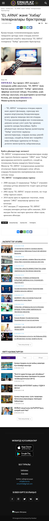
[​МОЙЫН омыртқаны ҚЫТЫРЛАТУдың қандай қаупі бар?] (7, 411)
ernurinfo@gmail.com (24, 484)
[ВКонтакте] (18, 27)
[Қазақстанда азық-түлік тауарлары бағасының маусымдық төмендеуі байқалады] (7, 399)
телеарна (33, 222)
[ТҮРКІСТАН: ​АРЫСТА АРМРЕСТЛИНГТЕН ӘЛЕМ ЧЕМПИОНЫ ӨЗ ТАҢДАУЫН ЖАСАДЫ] (7, 269)
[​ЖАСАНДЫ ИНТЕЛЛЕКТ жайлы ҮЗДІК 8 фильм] (7, 388)
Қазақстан (9, 8)
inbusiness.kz (26, 97)
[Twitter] (24, 499)
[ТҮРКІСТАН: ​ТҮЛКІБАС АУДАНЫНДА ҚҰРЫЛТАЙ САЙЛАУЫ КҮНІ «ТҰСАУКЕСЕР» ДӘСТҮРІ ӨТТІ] (7, 278)
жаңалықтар (13, 222)
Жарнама (24, 474)
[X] (21, 27)
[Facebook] (12, 499)
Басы (3, 8)
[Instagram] (18, 499)
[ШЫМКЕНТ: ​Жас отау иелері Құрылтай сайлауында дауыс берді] (7, 298)
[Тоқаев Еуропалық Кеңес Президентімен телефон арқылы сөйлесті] (7, 289)
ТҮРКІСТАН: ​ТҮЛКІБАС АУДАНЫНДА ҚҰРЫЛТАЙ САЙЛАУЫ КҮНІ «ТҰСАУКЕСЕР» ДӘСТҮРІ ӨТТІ (28, 280)
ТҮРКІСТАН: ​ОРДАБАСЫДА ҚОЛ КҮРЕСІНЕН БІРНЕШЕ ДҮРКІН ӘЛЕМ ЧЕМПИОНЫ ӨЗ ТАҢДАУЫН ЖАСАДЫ (29, 309)
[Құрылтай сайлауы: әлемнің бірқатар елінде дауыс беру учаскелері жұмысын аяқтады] (7, 260)
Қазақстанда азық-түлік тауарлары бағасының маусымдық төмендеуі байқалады (28, 399)
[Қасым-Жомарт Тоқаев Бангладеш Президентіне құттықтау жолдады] (7, 318)
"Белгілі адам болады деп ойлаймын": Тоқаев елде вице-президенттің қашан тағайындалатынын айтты (29, 376)
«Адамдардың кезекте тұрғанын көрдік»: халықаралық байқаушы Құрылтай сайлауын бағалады (30, 251)
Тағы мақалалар (23, 345)
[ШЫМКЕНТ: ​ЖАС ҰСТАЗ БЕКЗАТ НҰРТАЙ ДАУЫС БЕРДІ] (7, 327)
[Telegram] (27, 27)
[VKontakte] (30, 499)
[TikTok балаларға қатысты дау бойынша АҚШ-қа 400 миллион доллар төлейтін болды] (7, 337)
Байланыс (24, 470)
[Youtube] (37, 499)
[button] (46, 3)
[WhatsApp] (24, 27)
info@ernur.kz (24, 481)
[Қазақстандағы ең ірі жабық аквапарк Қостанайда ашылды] (7, 366)
